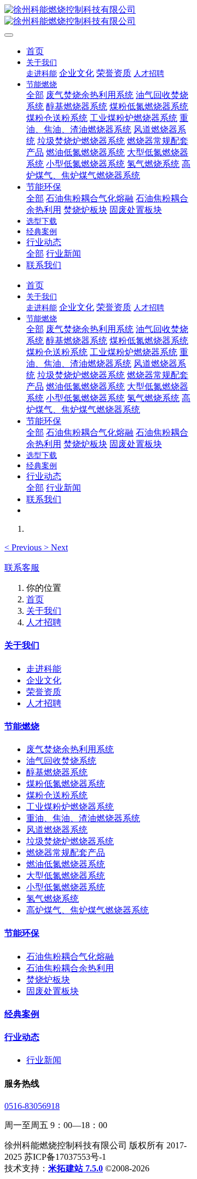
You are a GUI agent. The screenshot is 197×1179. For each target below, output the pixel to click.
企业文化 (43, 680)
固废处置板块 (52, 991)
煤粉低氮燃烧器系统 (65, 783)
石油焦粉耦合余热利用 (70, 968)
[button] (24, 547)
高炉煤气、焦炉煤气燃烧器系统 (87, 910)
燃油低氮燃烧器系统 (65, 864)
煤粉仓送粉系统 (57, 795)
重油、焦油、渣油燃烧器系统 (83, 818)
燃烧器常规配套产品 (65, 852)
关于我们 (43, 610)
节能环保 (21, 933)
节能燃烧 (21, 726)
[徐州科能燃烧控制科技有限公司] (98, 15)
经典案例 (21, 1014)
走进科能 (43, 668)
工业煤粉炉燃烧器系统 (70, 806)
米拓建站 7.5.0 (75, 1168)
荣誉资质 (43, 691)
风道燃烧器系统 (57, 829)
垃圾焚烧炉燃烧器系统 (70, 841)
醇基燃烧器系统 (57, 772)
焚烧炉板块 (48, 979)
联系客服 (21, 567)
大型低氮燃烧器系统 (65, 875)
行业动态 (21, 1037)
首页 (35, 51)
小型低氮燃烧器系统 (65, 887)
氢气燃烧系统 (52, 898)
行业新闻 (43, 1060)
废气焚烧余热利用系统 (70, 749)
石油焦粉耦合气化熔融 (70, 956)
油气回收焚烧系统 (61, 760)
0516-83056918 (32, 1106)
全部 (35, 95)
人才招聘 (43, 622)
